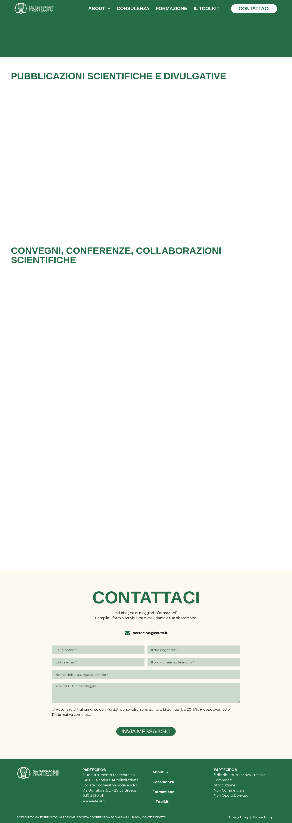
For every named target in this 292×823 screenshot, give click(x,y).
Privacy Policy (238, 817)
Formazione (171, 8)
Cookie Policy (263, 817)
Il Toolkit (206, 8)
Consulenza (133, 8)
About (96, 8)
